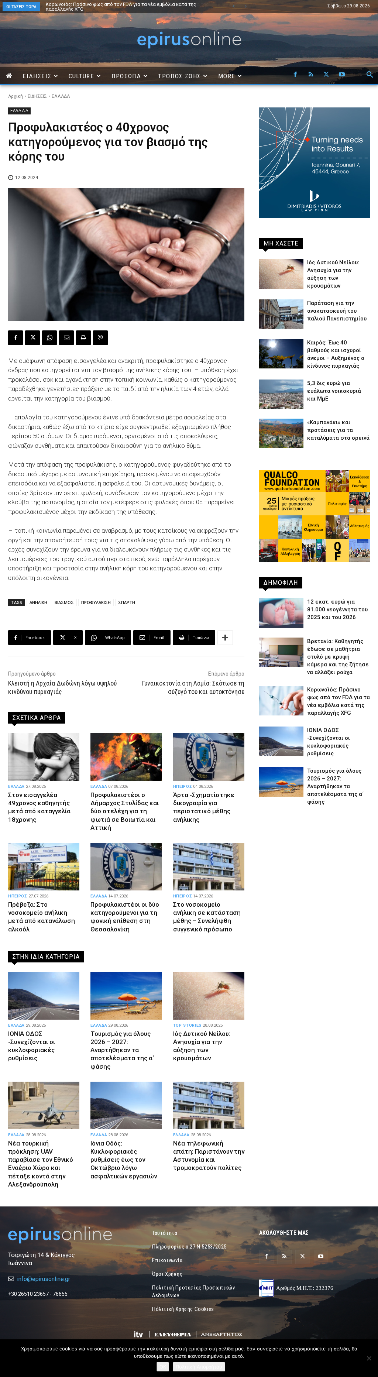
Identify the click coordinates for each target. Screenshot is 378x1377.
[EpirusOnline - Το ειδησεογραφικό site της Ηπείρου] (189, 40)
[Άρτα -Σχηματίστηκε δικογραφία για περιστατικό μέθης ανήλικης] (208, 757)
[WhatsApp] (49, 337)
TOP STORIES (187, 1025)
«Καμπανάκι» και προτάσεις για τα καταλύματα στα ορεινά (338, 430)
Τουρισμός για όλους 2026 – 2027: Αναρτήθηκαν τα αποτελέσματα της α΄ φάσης (123, 6)
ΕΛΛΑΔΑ (61, 96)
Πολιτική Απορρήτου (199, 1367)
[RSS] (311, 75)
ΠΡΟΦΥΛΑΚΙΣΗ (96, 602)
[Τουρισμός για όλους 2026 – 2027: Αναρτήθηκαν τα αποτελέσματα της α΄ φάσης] (126, 996)
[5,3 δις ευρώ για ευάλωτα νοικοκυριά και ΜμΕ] (281, 394)
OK (162, 1367)
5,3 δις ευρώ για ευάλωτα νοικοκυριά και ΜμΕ (334, 391)
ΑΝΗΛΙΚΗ (38, 602)
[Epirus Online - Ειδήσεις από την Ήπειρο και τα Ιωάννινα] (63, 1235)
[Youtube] (342, 75)
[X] (326, 75)
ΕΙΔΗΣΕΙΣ (37, 96)
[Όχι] (368, 1358)
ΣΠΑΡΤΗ (126, 602)
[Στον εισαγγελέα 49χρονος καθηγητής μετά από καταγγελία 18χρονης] (43, 757)
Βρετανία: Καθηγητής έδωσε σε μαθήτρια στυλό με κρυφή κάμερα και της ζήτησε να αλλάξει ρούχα (338, 657)
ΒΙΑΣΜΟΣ (64, 602)
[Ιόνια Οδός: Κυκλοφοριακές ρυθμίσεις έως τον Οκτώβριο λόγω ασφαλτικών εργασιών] (126, 1106)
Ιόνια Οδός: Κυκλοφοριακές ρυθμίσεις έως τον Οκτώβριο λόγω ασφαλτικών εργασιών (123, 1159)
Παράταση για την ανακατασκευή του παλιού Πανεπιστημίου (337, 311)
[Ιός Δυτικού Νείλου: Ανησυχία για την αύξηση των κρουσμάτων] (208, 996)
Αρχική (15, 96)
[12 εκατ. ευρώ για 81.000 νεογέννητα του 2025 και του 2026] (281, 613)
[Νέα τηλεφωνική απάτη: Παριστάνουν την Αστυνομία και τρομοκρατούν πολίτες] (208, 1106)
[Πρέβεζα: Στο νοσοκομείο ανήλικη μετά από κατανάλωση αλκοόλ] (43, 867)
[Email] (66, 337)
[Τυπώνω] (83, 337)
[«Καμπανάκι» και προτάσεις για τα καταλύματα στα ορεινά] (281, 433)
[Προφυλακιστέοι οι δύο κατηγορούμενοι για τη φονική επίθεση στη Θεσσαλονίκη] (126, 867)
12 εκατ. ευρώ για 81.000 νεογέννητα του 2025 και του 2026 (337, 609)
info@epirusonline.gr (43, 1278)
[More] (225, 637)
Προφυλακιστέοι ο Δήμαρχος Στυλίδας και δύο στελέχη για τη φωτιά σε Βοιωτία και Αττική (124, 811)
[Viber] (100, 337)
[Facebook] (295, 75)
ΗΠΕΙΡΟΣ (182, 786)
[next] (245, 6)
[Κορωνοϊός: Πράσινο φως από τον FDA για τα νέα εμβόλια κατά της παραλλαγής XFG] (281, 700)
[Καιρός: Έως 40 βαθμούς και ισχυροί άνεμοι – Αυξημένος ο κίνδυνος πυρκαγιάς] (281, 353)
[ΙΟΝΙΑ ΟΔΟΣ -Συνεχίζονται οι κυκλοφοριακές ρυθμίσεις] (43, 996)
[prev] (233, 6)
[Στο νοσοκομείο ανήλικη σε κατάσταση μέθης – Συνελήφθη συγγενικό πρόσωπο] (208, 867)
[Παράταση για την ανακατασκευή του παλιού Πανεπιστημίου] (281, 314)
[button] (369, 75)
